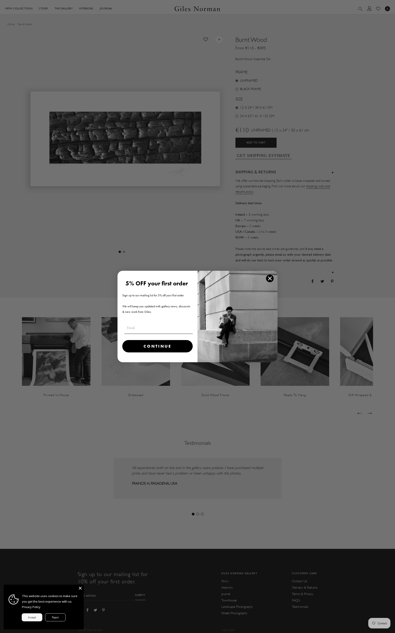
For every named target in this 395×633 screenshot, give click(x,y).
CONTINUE (157, 346)
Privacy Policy (31, 607)
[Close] (80, 588)
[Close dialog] (270, 278)
